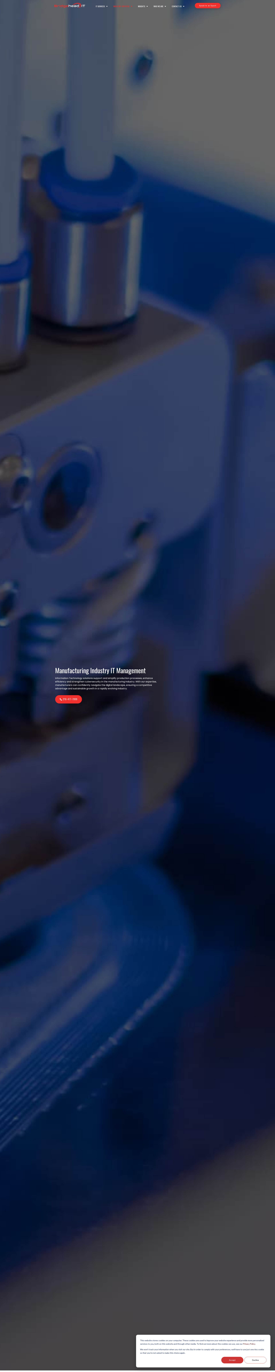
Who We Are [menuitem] (158, 6)
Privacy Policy (249, 1344)
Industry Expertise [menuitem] (121, 6)
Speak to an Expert (207, 5)
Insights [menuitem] (141, 6)
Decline (255, 1360)
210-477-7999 (69, 699)
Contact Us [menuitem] (177, 6)
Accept (232, 1360)
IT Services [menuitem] (100, 6)
